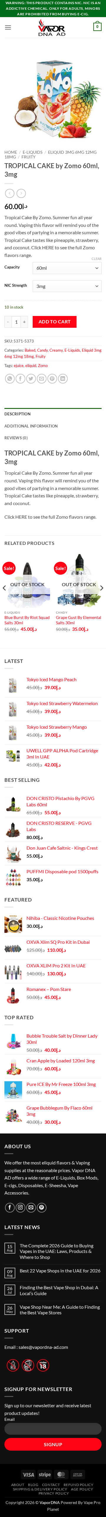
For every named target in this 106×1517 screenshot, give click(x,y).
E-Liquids (32, 152)
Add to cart (55, 321)
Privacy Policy (54, 1493)
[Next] (101, 600)
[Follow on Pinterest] (42, 1208)
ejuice (19, 365)
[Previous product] (21, 193)
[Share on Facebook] (20, 379)
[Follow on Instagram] (20, 1208)
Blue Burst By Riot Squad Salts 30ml (27, 620)
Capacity (12, 267)
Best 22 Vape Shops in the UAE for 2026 (60, 1270)
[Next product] (9, 193)
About (17, 1484)
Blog (33, 1484)
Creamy (56, 350)
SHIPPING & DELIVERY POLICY (40, 1489)
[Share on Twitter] (31, 379)
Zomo (43, 365)
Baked (30, 350)
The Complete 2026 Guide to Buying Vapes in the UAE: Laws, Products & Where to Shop (56, 1251)
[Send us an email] (31, 1208)
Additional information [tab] (31, 426)
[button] (7, 27)
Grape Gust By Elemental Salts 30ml (78, 620)
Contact (51, 1484)
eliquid (30, 365)
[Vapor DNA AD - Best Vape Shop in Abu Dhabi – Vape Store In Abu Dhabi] (51, 27)
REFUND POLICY (79, 1484)
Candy (42, 350)
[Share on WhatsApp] (10, 379)
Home (10, 152)
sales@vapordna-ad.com (43, 1347)
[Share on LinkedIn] (63, 379)
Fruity (28, 157)
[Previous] (4, 600)
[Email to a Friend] (42, 379)
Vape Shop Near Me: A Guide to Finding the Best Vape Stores (60, 1309)
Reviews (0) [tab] (16, 437)
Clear (97, 259)
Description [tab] (17, 414)
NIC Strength (15, 286)
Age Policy (82, 1489)
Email (9, 1419)
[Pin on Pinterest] (52, 379)
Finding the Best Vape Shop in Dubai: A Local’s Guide (59, 1290)
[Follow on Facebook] (10, 1208)
